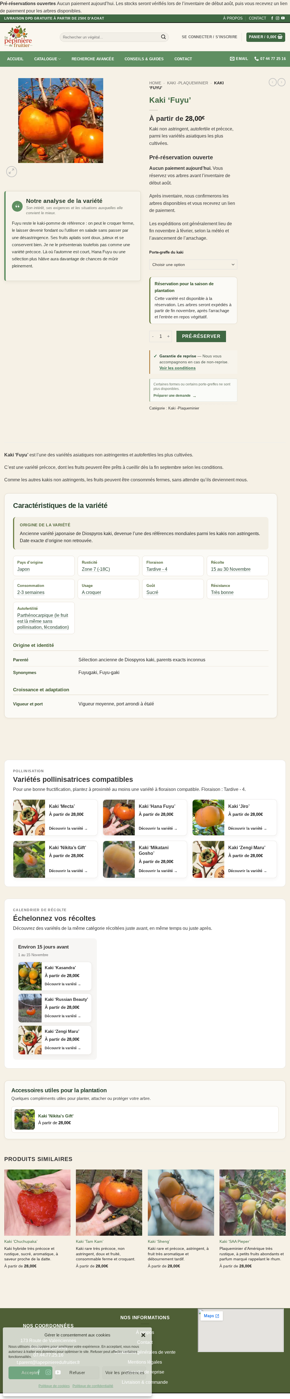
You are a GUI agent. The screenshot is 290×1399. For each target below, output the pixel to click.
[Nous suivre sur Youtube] (283, 18)
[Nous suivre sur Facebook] (272, 18)
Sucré (152, 592)
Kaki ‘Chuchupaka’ (20, 1241)
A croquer (91, 592)
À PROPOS (233, 18)
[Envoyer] (163, 37)
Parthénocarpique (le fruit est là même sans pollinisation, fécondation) (43, 621)
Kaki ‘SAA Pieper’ (234, 1241)
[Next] (25, 168)
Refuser (77, 1372)
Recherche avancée (93, 59)
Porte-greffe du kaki (166, 252)
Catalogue (45, 59)
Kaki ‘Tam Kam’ (89, 1241)
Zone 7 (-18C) (96, 569)
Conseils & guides (144, 59)
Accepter (30, 1372)
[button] (143, 1335)
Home (155, 83)
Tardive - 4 (156, 569)
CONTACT (257, 18)
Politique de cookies (54, 1386)
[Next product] (273, 82)
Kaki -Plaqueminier (187, 83)
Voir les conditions (177, 368)
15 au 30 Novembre (231, 569)
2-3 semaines (30, 592)
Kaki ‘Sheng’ (159, 1241)
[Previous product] (281, 82)
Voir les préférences (125, 1372)
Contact (183, 59)
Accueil (15, 59)
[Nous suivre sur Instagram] (277, 18)
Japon (23, 569)
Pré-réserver (201, 336)
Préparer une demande (175, 395)
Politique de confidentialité (92, 1386)
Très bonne (222, 592)
